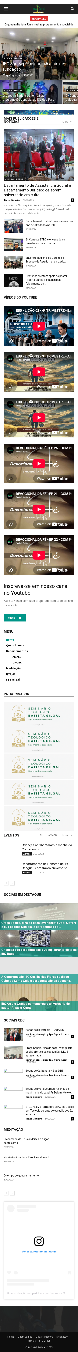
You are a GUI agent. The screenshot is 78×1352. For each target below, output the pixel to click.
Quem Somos (25, 1336)
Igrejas (32, 1340)
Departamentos (44, 1336)
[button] (6, 9)
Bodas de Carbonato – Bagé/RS (45, 1070)
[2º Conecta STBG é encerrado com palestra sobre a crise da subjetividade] (13, 244)
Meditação (62, 1336)
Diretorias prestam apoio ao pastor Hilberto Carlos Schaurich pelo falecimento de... (46, 279)
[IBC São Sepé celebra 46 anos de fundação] (39, 54)
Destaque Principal (14, 58)
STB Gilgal (44, 1340)
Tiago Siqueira (11, 75)
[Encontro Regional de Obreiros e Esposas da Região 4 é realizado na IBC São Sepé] (13, 262)
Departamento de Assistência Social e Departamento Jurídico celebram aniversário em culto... (37, 190)
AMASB (52, 835)
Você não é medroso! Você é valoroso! (26, 1157)
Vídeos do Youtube (20, 297)
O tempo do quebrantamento (21, 1175)
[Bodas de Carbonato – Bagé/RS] (13, 1075)
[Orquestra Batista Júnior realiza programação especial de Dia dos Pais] (31, 95)
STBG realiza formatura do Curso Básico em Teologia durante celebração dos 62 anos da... (50, 1110)
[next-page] (12, 883)
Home (10, 1336)
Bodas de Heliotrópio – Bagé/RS (45, 1029)
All (41, 835)
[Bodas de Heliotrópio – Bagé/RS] (13, 1034)
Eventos (26, 853)
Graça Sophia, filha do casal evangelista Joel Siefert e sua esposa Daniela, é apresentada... (49, 1051)
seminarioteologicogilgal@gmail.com (46, 1034)
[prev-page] (6, 883)
